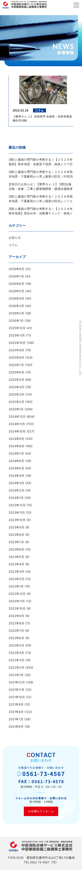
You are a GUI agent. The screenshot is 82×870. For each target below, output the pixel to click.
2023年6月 (16, 549)
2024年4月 (16, 475)
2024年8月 (16, 446)
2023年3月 (16, 571)
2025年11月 (17, 335)
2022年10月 (17, 608)
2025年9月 (16, 350)
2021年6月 (16, 726)
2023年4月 (16, 564)
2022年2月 (16, 667)
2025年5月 (16, 380)
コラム (13, 245)
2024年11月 (17, 424)
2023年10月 (17, 520)
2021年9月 (16, 704)
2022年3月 (16, 660)
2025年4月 (16, 387)
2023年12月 (17, 505)
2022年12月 (17, 594)
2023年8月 (16, 535)
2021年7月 (16, 719)
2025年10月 (17, 343)
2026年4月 (16, 298)
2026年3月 (16, 306)
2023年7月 (16, 542)
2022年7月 (16, 630)
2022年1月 (16, 675)
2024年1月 (16, 498)
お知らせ (15, 237)
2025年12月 (17, 328)
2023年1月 (16, 586)
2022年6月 (16, 638)
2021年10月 (17, 697)
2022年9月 (16, 616)
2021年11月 (16, 690)
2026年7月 (16, 276)
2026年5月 (16, 291)
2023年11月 (17, 512)
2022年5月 (16, 645)
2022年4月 (16, 653)
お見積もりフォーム (41, 811)
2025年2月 (16, 402)
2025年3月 (16, 394)
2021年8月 (16, 712)
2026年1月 (16, 320)
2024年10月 (17, 431)
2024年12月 (17, 416)
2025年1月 (16, 409)
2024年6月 (16, 461)
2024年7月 (16, 453)
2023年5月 (16, 557)
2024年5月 (16, 468)
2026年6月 (16, 284)
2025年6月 (16, 372)
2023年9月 (16, 527)
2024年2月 (16, 490)
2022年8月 (16, 623)
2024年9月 (16, 439)
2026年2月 (16, 313)
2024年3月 (16, 483)
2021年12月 (17, 682)
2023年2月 (16, 579)
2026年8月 (16, 269)
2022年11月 (17, 601)
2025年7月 (16, 365)
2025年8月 (16, 357)
